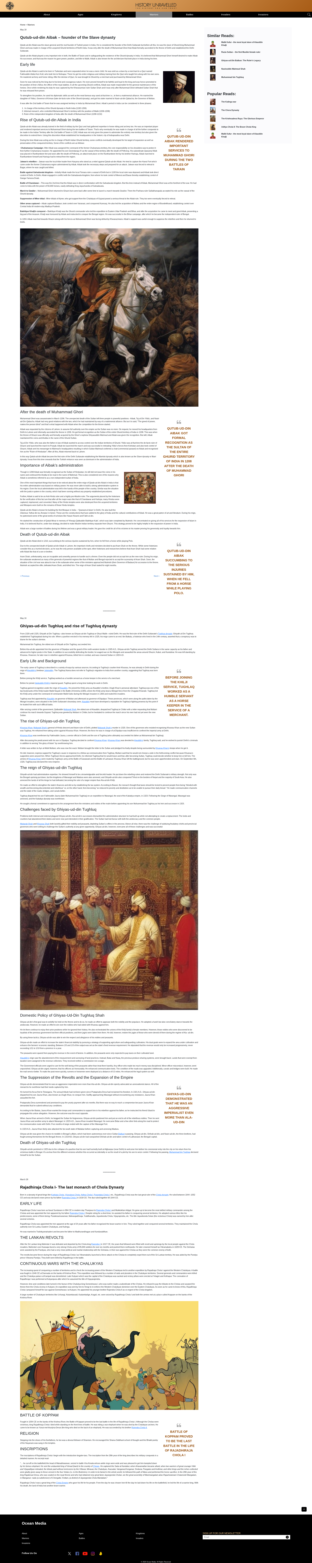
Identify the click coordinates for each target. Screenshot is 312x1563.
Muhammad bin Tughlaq (179, 1152)
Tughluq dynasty (165, 634)
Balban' (121, 1134)
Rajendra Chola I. (77, 1213)
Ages (80, 14)
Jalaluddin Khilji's (42, 683)
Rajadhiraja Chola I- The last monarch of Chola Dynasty (72, 1187)
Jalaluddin (48, 670)
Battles (189, 14)
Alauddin (64, 688)
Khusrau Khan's (162, 748)
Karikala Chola (57, 1195)
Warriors (154, 14)
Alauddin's (32, 670)
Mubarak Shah (70, 709)
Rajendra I (96, 1244)
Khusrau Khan (26, 728)
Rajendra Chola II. (139, 1428)
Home (22, 25)
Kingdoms (116, 14)
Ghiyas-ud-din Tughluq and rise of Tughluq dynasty (68, 626)
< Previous (24, 576)
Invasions (263, 14)
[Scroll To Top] (304, 1509)
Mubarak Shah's (41, 728)
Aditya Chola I (87, 1195)
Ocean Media (34, 1523)
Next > (156, 576)
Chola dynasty (162, 1195)
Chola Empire (62, 1483)
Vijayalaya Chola (72, 1195)
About (47, 14)
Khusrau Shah (43, 824)
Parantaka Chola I (102, 1195)
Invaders (225, 14)
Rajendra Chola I (69, 1198)
